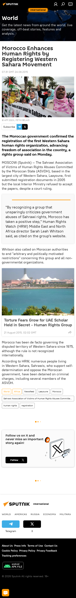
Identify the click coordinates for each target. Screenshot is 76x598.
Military (65, 514)
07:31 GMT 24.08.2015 (15, 72)
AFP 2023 (9, 120)
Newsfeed (29, 391)
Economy (49, 514)
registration (27, 405)
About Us (7, 545)
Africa (17, 391)
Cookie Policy (10, 550)
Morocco (56, 391)
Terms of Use (35, 545)
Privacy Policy (27, 550)
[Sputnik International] (11, 5)
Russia (35, 514)
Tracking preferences (14, 555)
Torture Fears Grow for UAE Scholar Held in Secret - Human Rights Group (38, 322)
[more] (70, 332)
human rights (10, 405)
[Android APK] (13, 566)
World (7, 391)
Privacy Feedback (47, 550)
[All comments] (5, 592)
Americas (21, 514)
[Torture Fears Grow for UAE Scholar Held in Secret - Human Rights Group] (38, 291)
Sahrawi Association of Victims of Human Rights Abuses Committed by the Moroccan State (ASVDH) (39, 398)
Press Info (20, 545)
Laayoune (43, 391)
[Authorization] (55, 4)
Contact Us (50, 545)
